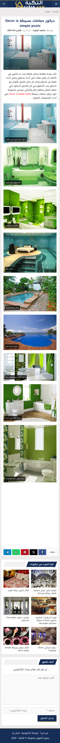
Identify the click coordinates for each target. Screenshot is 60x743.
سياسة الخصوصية (30, 733)
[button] (4, 3)
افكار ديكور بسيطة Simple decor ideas (17, 649)
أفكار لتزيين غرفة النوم (18, 590)
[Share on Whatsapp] (16, 552)
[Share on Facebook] (42, 552)
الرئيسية (56, 11)
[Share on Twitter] (34, 552)
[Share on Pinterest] (25, 552)
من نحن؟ (44, 733)
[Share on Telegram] (7, 552)
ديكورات (48, 11)
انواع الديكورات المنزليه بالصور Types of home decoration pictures (46, 620)
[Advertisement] (30, 516)
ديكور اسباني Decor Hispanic (47, 649)
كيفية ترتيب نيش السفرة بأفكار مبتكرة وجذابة (45, 591)
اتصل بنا (16, 733)
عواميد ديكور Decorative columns (18, 619)
